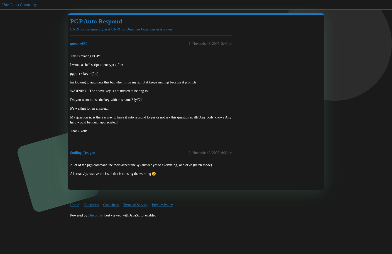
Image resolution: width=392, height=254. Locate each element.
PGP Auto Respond (96, 21)
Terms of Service (135, 205)
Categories (91, 205)
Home (74, 205)
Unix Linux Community (19, 5)
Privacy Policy (162, 205)
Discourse (95, 215)
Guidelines (111, 205)
